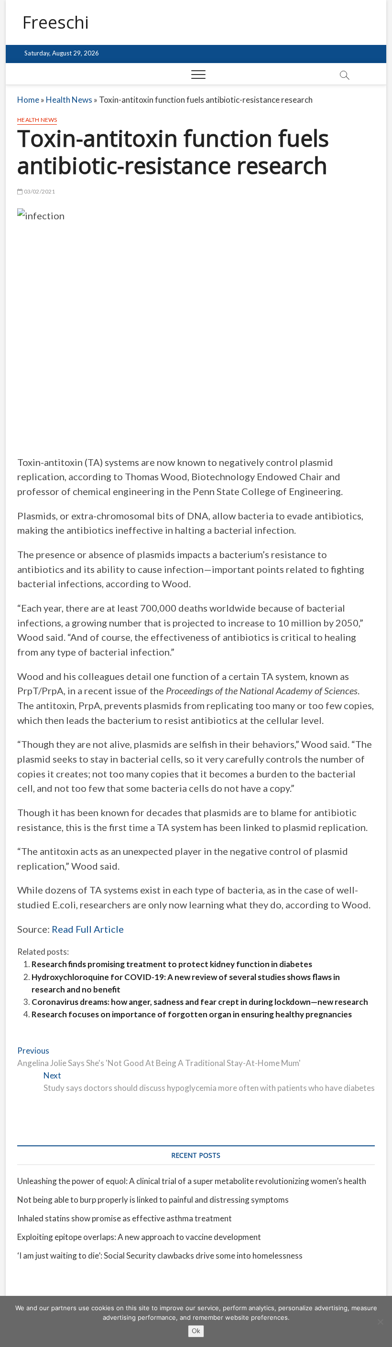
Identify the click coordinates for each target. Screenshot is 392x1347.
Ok (196, 1331)
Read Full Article (88, 929)
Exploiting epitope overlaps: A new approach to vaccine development (139, 1237)
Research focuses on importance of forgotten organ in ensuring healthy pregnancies (192, 1014)
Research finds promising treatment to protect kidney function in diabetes (172, 964)
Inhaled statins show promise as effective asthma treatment (124, 1218)
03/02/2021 (38, 191)
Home (28, 100)
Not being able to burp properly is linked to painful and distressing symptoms (153, 1200)
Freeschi (55, 22)
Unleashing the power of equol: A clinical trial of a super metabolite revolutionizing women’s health (191, 1181)
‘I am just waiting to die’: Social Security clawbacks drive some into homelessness (160, 1255)
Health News (69, 100)
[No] (380, 1321)
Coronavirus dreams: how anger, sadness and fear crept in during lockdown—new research (200, 1002)
